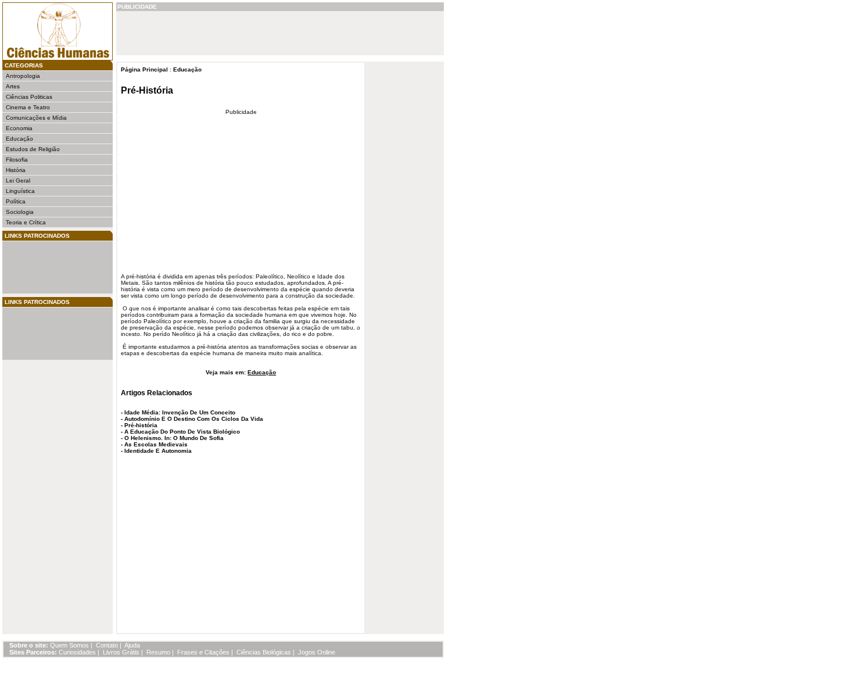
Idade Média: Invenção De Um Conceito (179, 412)
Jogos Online (316, 652)
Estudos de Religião (33, 149)
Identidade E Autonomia (158, 451)
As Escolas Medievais (156, 444)
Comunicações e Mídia (36, 118)
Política (16, 201)
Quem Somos (69, 645)
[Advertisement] (41, 267)
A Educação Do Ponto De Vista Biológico (182, 431)
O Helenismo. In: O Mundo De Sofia (174, 438)
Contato (107, 645)
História (16, 170)
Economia (19, 128)
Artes (13, 86)
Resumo (158, 652)
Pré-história (140, 425)
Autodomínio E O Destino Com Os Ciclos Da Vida (193, 419)
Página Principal (144, 69)
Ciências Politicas (29, 97)
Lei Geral (18, 180)
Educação (19, 138)
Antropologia (23, 76)
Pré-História (147, 90)
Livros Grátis (121, 652)
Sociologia (20, 212)
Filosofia (17, 159)
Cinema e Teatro (28, 107)
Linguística (20, 191)
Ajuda (132, 645)
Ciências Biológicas (263, 652)
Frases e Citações (203, 652)
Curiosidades (77, 652)
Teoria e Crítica (26, 222)
